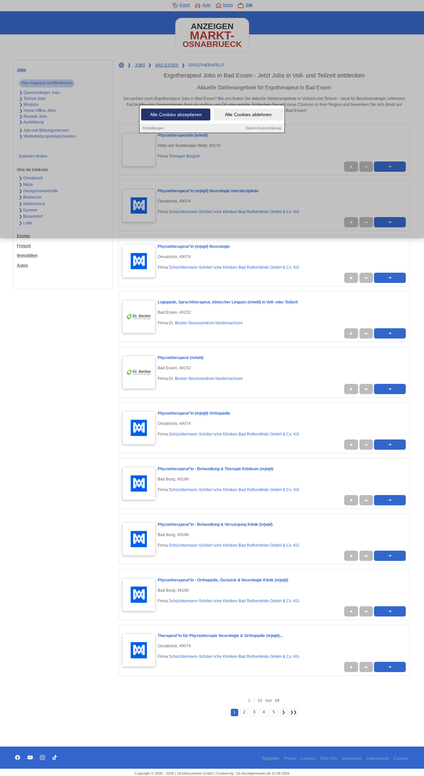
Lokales (308, 758)
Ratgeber (270, 758)
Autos (22, 265)
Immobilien (27, 255)
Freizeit (24, 246)
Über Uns (328, 758)
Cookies (401, 758)
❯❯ (293, 712)
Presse (290, 758)
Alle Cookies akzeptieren (176, 114)
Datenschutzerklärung (263, 128)
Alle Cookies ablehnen (248, 114)
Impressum (352, 758)
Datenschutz (377, 758)
